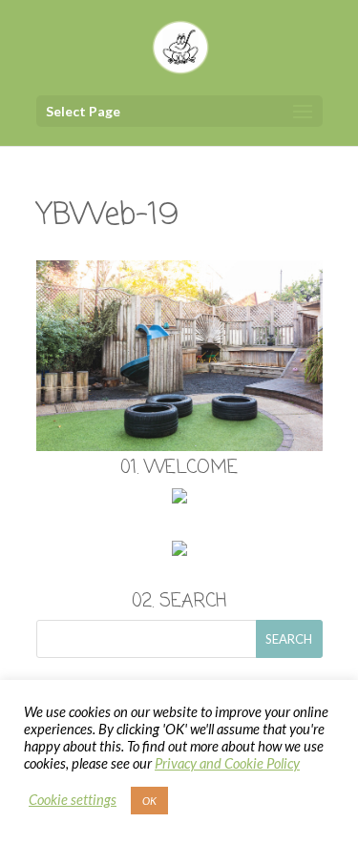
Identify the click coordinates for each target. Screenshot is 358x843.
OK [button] (149, 800)
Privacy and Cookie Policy (227, 763)
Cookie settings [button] (72, 800)
